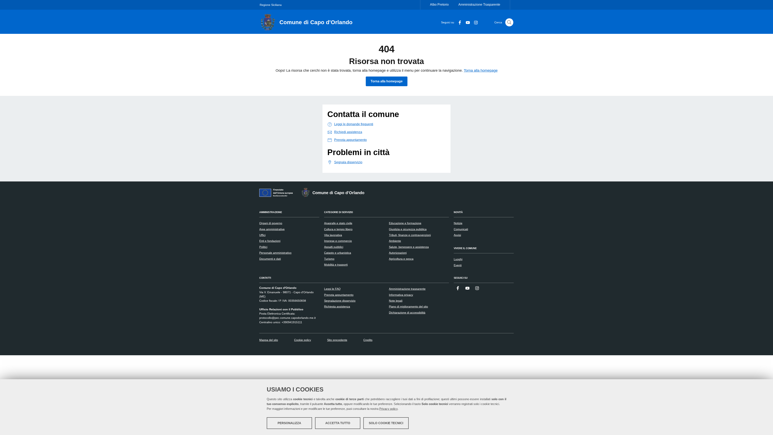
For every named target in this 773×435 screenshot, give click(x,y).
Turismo (329, 258)
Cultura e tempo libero (338, 229)
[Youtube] (466, 22)
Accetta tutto (337, 423)
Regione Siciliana (271, 4)
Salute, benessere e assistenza (409, 247)
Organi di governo (270, 223)
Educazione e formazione (405, 223)
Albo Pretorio (439, 4)
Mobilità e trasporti (336, 264)
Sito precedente (337, 340)
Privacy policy (388, 408)
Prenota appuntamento (338, 294)
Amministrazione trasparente (407, 288)
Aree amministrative (272, 229)
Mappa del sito (268, 340)
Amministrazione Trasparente (479, 4)
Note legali (395, 300)
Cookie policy (302, 340)
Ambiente (395, 240)
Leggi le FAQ (332, 288)
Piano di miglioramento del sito (408, 306)
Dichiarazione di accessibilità (407, 312)
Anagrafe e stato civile (338, 223)
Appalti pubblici (333, 247)
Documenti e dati (270, 258)
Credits (367, 340)
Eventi (458, 265)
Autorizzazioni (398, 252)
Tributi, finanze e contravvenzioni (410, 235)
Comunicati (461, 229)
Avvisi (457, 235)
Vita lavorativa (333, 235)
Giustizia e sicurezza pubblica (408, 229)
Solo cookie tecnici (386, 423)
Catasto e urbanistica (337, 252)
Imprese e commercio (338, 240)
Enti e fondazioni (269, 240)
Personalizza (289, 423)
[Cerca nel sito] (509, 22)
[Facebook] (458, 22)
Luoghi (458, 259)
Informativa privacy (401, 294)
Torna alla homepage (481, 70)
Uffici (262, 235)
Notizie (458, 223)
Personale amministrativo (275, 252)
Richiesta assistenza (337, 306)
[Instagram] (474, 22)
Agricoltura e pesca (401, 258)
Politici (263, 247)
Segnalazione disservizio (339, 300)
